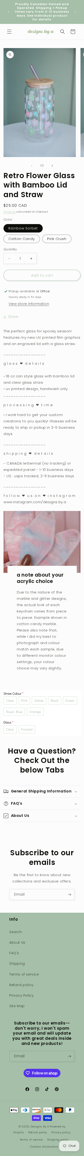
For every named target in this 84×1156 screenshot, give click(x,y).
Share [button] (13, 316)
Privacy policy (61, 1132)
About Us (17, 942)
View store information (29, 303)
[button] (9, 31)
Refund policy (21, 985)
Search (15, 932)
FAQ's (14, 953)
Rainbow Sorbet (23, 228)
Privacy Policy (21, 995)
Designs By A (40, 1126)
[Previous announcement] (9, 12)
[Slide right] (52, 166)
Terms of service (24, 974)
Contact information (44, 1146)
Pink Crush (56, 238)
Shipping (10, 212)
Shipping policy (58, 1139)
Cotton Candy (21, 238)
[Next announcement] (75, 12)
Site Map (17, 1006)
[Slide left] (32, 166)
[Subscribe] (69, 894)
